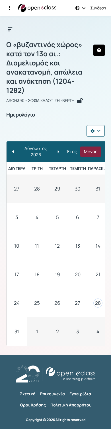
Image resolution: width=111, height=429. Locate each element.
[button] (9, 8)
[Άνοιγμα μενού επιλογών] (96, 131)
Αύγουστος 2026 (35, 151)
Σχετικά (28, 393)
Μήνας (90, 152)
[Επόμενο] (58, 151)
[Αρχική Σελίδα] (37, 8)
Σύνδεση (98, 8)
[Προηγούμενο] (13, 151)
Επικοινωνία (52, 393)
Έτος (72, 152)
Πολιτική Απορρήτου (71, 405)
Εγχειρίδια (80, 393)
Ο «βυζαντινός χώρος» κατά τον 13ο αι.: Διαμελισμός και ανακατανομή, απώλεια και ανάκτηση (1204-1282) (44, 67)
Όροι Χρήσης (33, 405)
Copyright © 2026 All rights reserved (55, 420)
